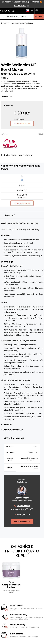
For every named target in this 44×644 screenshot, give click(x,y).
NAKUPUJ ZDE (20, 5)
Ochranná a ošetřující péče (22, 23)
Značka (7, 155)
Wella (41, 134)
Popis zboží (10, 215)
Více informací (7, 91)
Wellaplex (29, 155)
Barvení (7, 23)
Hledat (38, 17)
